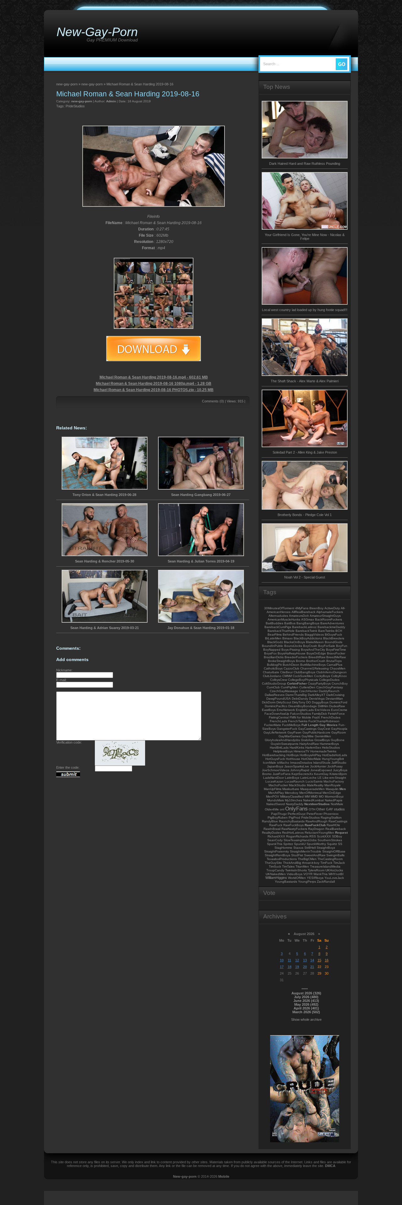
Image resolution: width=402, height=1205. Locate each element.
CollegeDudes (329, 679)
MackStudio (297, 785)
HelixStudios (331, 747)
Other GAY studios (330, 809)
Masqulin (332, 789)
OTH (312, 809)
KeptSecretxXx (302, 774)
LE (320, 777)
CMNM (287, 676)
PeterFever (315, 813)
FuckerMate (272, 725)
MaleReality (315, 785)
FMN (293, 717)
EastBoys (269, 710)
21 (312, 967)
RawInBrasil (271, 829)
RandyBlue (270, 821)
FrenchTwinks (297, 721)
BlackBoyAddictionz (308, 638)
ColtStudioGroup (274, 683)
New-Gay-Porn (97, 32)
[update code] (120, 764)
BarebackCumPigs (277, 627)
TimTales (288, 866)
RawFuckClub (315, 825)
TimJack (339, 862)
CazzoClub (291, 668)
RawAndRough (317, 821)
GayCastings (307, 728)
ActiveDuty (332, 608)
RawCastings (338, 821)
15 (319, 960)
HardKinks (297, 747)
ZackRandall (326, 881)
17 (282, 967)
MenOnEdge (332, 792)
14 (312, 960)
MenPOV (272, 796)
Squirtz (332, 844)
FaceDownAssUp (276, 713)
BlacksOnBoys (294, 642)
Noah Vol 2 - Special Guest (304, 577)
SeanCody (275, 840)
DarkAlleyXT (316, 695)
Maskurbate (290, 789)
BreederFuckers (296, 657)
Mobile (223, 1176)
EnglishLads (305, 710)
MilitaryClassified (292, 796)
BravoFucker (336, 653)
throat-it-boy (310, 862)
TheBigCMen (307, 859)
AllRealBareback (303, 612)
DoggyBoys (320, 702)
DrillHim (323, 706)
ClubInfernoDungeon (331, 672)
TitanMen (302, 866)
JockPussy (335, 766)
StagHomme (283, 847)
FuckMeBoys (291, 725)
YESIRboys (315, 878)
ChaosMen (337, 668)
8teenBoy (316, 608)
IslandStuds (321, 762)
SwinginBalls (335, 855)
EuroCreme (339, 710)
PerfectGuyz (297, 813)
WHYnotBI (336, 874)
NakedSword (275, 804)
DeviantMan (334, 698)
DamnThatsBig (296, 695)
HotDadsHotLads (334, 755)
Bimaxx (287, 638)
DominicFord (338, 702)
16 (327, 960)
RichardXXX (276, 836)
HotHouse (293, 759)
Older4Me (272, 809)
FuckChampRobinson (324, 721)
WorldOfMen (297, 878)
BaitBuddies (274, 623)
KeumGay (321, 774)
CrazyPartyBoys (319, 683)
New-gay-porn (185, 1176)
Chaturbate (271, 672)
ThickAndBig (292, 862)
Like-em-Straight (334, 777)
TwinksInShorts (296, 870)
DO (308, 702)
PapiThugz (279, 813)
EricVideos (322, 710)
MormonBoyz (334, 796)
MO (321, 796)
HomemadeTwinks (323, 751)
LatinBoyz (292, 777)
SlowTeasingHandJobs (300, 840)
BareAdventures (332, 623)
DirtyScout (283, 702)
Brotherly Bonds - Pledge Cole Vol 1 (305, 515)
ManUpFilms (272, 789)
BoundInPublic (272, 646)
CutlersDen (307, 687)
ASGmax (307, 619)
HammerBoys (329, 743)
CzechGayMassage (284, 691)
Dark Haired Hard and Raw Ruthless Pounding (304, 163)
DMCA (330, 1166)
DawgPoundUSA (278, 698)
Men (343, 789)
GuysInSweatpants (284, 743)
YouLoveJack (334, 878)
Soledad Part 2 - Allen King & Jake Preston (305, 452)
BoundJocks (293, 646)
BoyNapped (271, 649)
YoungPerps (307, 881)
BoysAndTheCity (313, 649)
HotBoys (292, 755)
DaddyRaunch (329, 691)
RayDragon (316, 829)
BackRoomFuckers (328, 619)
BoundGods (333, 642)
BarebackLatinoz (304, 627)
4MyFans (301, 608)
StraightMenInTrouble (305, 851)
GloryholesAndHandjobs (282, 740)
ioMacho (283, 762)
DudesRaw (337, 706)
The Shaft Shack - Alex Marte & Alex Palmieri (305, 381)
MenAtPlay (276, 792)
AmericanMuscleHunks (284, 619)
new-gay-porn (81, 101)
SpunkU (300, 844)
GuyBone (338, 740)
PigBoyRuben (278, 817)
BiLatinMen (273, 638)
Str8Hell (310, 847)
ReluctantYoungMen (319, 832)
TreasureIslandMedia (325, 866)
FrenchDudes (330, 717)
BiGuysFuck (333, 634)
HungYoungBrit (333, 759)
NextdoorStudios (317, 804)
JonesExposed (321, 770)
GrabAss (307, 740)
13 (305, 960)
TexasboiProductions (282, 859)
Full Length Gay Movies (320, 725)
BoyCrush (310, 646)
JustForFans (282, 774)
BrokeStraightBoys (281, 661)
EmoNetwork (286, 710)
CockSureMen (303, 676)
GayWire (308, 736)
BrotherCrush (315, 661)
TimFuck (326, 862)
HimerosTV (301, 751)
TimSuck (275, 866)
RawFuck (275, 825)
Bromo (300, 661)
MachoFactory (333, 781)
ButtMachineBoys (313, 664)
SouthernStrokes (330, 840)
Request (341, 832)
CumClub (273, 687)
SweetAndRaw (314, 855)
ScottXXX (324, 836)
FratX (316, 717)
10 (282, 960)
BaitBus (290, 623)
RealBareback (335, 829)
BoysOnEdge (316, 653)
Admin (111, 101)
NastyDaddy (294, 804)
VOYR (307, 874)
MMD (314, 796)
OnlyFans (296, 808)
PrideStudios (75, 106)
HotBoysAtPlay (310, 755)
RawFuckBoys (293, 825)
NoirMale (337, 804)
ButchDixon (291, 664)
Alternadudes (278, 615)
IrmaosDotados (301, 762)
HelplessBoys (283, 751)
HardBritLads (279, 747)
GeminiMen (323, 736)
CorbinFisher (297, 683)
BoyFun (341, 646)
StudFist (297, 855)
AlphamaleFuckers (329, 612)
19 (297, 967)
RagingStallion (331, 817)
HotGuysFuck (275, 759)
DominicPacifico (276, 706)
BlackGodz (275, 642)
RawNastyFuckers (294, 829)
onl (282, 809)
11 (289, 960)
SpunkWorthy (316, 844)
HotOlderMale (311, 759)
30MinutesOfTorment (279, 608)
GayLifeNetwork (274, 732)
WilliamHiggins (276, 878)
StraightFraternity (276, 851)
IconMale (269, 762)
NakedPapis (333, 800)
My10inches (293, 800)
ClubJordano (272, 676)
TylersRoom (316, 870)
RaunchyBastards (292, 821)
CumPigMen (289, 687)
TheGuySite (273, 862)
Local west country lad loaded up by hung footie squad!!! (304, 310)
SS (340, 844)
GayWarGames (290, 736)
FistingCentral (279, 717)
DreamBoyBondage (302, 706)
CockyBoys (322, 676)
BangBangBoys (307, 623)
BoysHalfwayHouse (292, 653)
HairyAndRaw (309, 743)
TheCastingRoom (330, 859)
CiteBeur (286, 672)
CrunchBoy (340, 683)
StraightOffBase (333, 851)
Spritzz (288, 844)
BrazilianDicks (274, 657)
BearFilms (275, 634)
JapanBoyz (275, 766)
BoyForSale (326, 646)
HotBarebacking (273, 755)
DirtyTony (298, 702)
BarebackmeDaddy (331, 627)
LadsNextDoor (273, 777)
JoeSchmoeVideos (275, 770)
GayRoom (338, 732)
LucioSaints (314, 781)
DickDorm (268, 702)
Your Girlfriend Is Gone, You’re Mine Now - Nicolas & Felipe (305, 236)
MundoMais (275, 800)
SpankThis (274, 844)
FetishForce (336, 713)
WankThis (320, 874)
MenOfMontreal (310, 792)
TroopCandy (275, 870)
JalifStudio (338, 762)
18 (289, 967)
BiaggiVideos (314, 634)
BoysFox (270, 653)
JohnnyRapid (299, 770)
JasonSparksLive (296, 766)
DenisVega (317, 698)
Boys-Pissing (290, 649)
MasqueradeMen (312, 789)
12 (297, 960)
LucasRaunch (295, 781)
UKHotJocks (334, 870)
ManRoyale (332, 785)
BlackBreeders (333, 638)
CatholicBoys (273, 668)
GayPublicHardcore (316, 732)
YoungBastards (286, 881)
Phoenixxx (331, 813)
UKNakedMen (276, 874)
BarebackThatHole (281, 630)
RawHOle (333, 825)
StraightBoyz (326, 847)
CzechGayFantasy (329, 687)
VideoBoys (294, 874)
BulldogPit (274, 664)
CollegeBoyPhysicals (303, 679)
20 (305, 967)
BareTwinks (326, 630)
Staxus (298, 847)
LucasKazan (274, 781)
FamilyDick (319, 713)
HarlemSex (313, 747)
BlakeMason (315, 642)
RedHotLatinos (293, 832)
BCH (338, 630)
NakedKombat (313, 800)
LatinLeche (308, 777)
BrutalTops (334, 661)
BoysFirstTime (336, 649)
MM (307, 796)
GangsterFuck (287, 728)
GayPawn (294, 732)
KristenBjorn (338, 774)
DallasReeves (275, 695)
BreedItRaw (316, 657)
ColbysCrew (278, 679)
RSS (312, 836)
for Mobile (304, 717)
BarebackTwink (306, 630)
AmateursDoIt (299, 615)
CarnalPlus (334, 664)
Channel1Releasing (314, 668)
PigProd (294, 817)
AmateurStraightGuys (325, 615)
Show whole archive (306, 1019)
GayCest (324, 728)
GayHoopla (339, 728)
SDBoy (337, 836)
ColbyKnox (339, 676)
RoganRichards (297, 836)
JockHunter (318, 766)
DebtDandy (300, 698)
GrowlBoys (322, 740)
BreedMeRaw (336, 657)
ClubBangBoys (304, 672)
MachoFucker (278, 785)
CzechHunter (308, 691)
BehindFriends (293, 634)
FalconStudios (300, 713)
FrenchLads (278, 721)
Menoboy (291, 792)
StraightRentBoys (277, 855)
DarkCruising (335, 695)
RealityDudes (271, 832)
